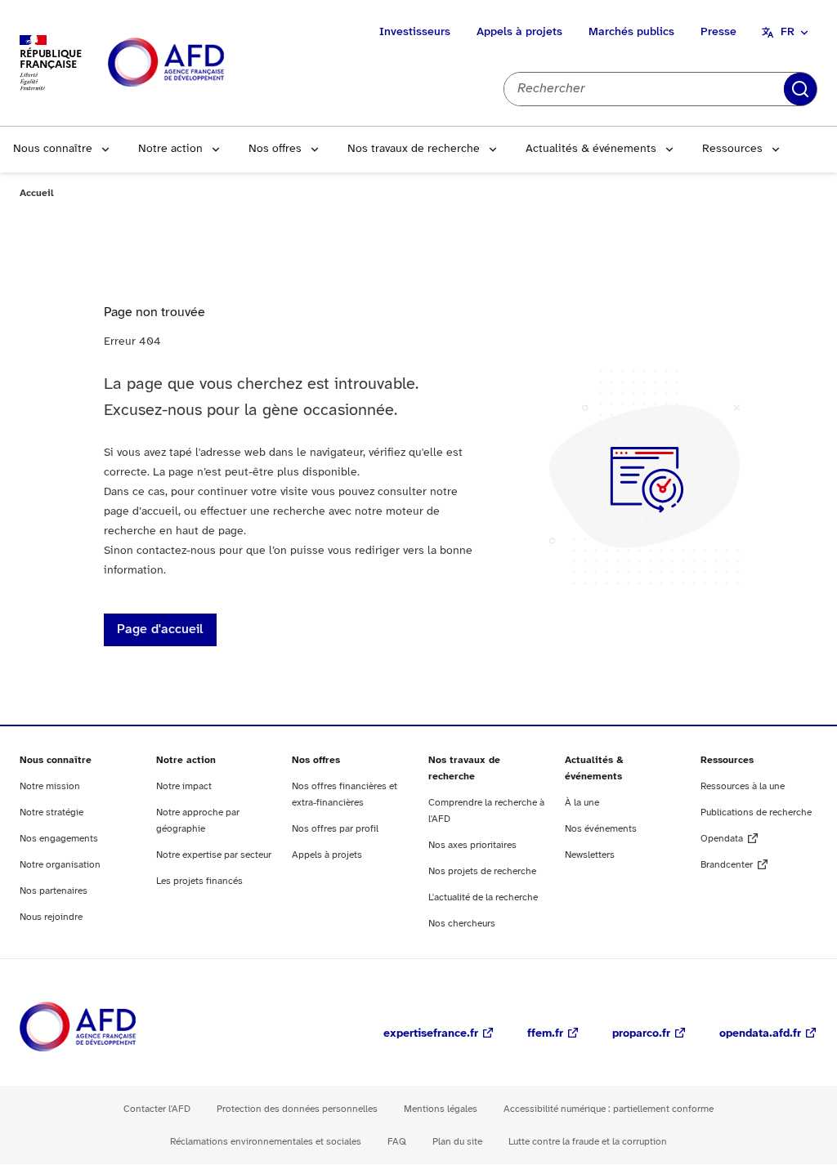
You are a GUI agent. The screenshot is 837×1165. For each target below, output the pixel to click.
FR (787, 32)
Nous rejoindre (51, 917)
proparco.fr (641, 1034)
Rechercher (800, 89)
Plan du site (457, 1141)
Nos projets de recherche (482, 871)
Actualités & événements (591, 149)
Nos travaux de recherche (413, 149)
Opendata (721, 838)
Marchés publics (631, 32)
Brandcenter (726, 864)
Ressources (732, 149)
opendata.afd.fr (760, 1034)
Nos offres (275, 149)
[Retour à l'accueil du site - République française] (203, 63)
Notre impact (184, 786)
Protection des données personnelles (297, 1109)
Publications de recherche (756, 812)
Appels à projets (519, 32)
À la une (582, 802)
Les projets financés (199, 881)
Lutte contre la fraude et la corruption (587, 1141)
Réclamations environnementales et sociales (265, 1141)
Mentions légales (440, 1109)
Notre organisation (60, 864)
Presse (718, 32)
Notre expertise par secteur (213, 855)
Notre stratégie (51, 812)
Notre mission (50, 786)
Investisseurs (414, 32)
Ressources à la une (742, 786)
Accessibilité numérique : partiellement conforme (609, 1109)
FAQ (396, 1141)
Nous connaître (52, 149)
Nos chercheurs (461, 923)
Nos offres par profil (335, 829)
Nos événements (601, 829)
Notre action (170, 149)
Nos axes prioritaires (472, 845)
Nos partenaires (53, 891)
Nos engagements (59, 838)
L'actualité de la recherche (483, 897)
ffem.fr (545, 1034)
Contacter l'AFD (156, 1109)
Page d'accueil (160, 629)
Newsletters (590, 855)
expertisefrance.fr (430, 1034)
